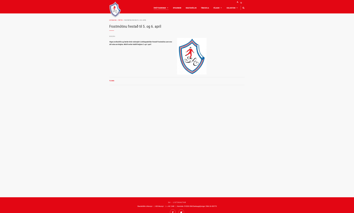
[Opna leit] (243, 7)
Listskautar (113, 20)
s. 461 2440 (170, 206)
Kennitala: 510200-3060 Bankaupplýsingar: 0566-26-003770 (197, 206)
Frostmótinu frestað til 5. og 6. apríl (135, 20)
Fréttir (120, 20)
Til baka (111, 80)
